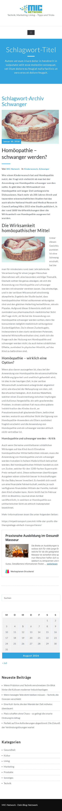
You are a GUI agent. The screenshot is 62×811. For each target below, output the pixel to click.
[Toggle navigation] (31, 32)
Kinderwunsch (31, 169)
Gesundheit (9, 749)
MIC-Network (13, 169)
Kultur (7, 755)
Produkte (8, 772)
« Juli (4, 663)
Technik (7, 783)
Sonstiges (8, 777)
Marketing (9, 766)
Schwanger (44, 169)
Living (7, 761)
